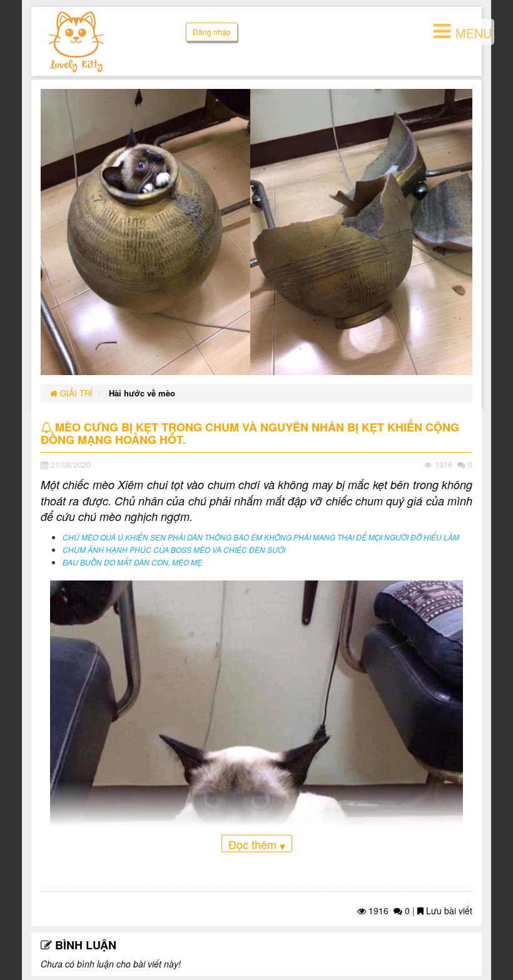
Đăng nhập (212, 31)
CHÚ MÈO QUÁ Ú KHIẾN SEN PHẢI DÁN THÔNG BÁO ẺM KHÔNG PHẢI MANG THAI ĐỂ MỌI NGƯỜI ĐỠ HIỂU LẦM (261, 537)
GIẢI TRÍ (75, 393)
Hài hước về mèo (142, 393)
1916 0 (388, 910)
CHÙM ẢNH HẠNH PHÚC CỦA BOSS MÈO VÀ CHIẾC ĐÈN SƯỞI (174, 550)
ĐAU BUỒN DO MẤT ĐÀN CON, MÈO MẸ (132, 562)
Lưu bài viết (448, 910)
